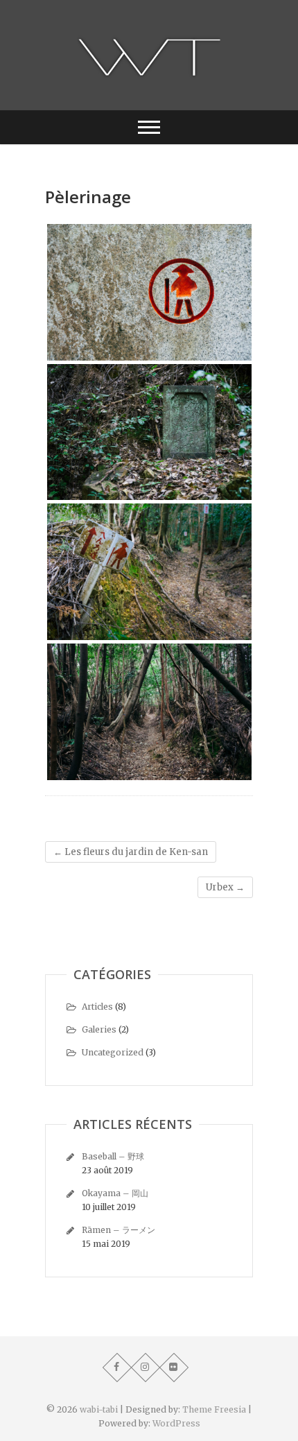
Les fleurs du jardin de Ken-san (130, 852)
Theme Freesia (214, 1409)
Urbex (225, 887)
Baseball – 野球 (113, 1156)
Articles (97, 1006)
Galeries (99, 1029)
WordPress (176, 1423)
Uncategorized (112, 1052)
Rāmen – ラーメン (118, 1230)
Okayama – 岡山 (115, 1193)
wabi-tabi (99, 1409)
